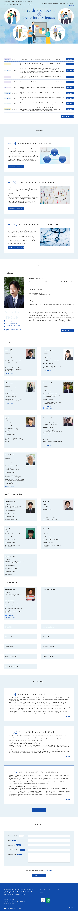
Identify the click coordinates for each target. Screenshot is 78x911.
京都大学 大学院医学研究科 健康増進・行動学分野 (18, 4)
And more (68, 716)
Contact (72, 3)
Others (67, 3)
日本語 (72, 5)
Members (55, 3)
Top (42, 3)
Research (50, 3)
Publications (62, 3)
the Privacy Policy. (47, 870)
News (45, 3)
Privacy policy (70, 907)
